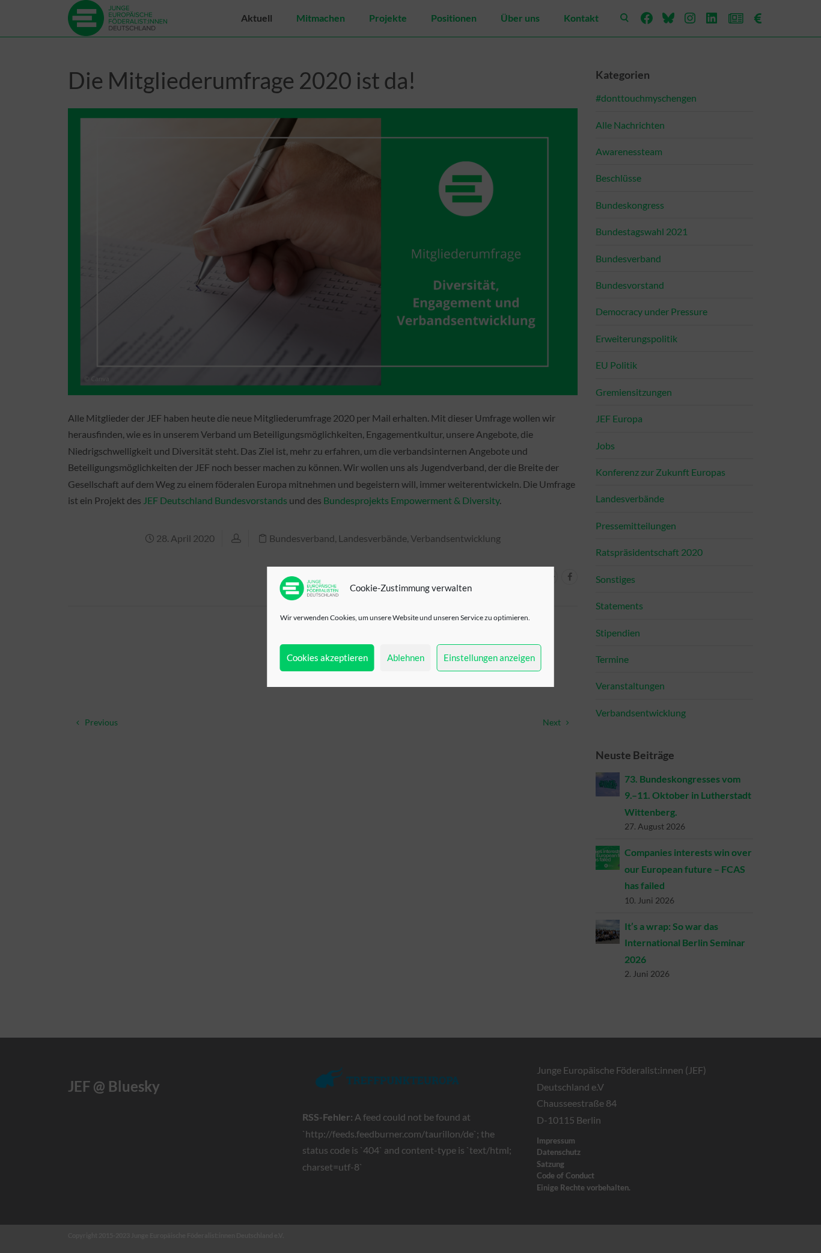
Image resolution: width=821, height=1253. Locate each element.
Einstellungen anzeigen (489, 657)
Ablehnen (405, 657)
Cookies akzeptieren (327, 657)
